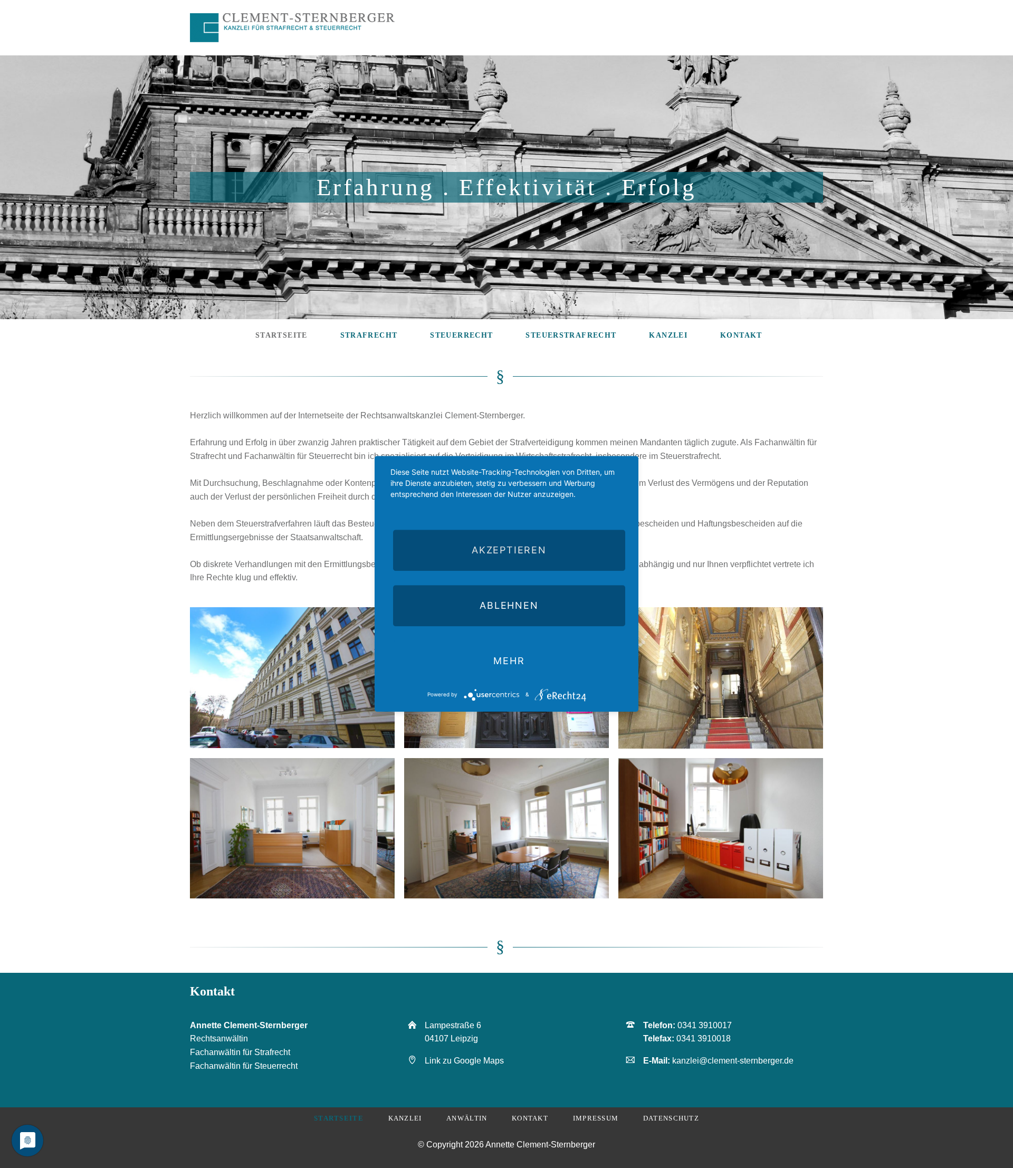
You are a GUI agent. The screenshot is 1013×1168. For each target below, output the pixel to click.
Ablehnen (509, 605)
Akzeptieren (509, 550)
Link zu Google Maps (464, 1060)
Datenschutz (671, 1118)
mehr (508, 660)
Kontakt (530, 1118)
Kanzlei (405, 1118)
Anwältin (466, 1118)
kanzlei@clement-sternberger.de (733, 1060)
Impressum (596, 1118)
